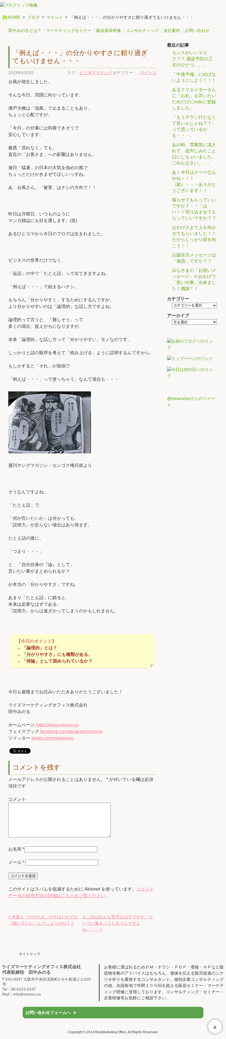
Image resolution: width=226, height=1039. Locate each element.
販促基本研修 (108, 30)
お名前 (14, 849)
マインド (54, 17)
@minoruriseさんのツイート (191, 401)
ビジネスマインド (95, 72)
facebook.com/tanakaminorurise (71, 731)
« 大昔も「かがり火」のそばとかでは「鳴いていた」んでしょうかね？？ (43, 920)
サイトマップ (29, 954)
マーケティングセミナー (69, 30)
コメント (17, 799)
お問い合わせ (197, 30)
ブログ (33, 17)
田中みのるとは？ (24, 30)
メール (16, 862)
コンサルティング (142, 30)
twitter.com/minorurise (52, 738)
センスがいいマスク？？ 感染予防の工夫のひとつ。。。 (192, 58)
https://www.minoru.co (57, 725)
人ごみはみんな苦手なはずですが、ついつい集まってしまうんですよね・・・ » (117, 923)
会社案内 (171, 30)
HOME (14, 17)
